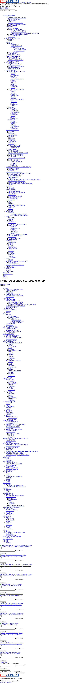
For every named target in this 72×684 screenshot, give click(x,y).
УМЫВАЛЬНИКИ (12, 248)
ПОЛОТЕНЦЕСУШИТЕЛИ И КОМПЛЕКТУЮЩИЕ (16, 438)
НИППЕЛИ (11, 133)
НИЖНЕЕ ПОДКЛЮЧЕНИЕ (18, 32)
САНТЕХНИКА (7, 516)
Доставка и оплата (8, 274)
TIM (9, 201)
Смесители (11, 251)
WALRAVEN (11, 218)
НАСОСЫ (5, 288)
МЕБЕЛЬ (10, 266)
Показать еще (3, 662)
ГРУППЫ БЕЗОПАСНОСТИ (15, 174)
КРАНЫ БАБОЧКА (13, 160)
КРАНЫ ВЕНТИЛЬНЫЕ (14, 150)
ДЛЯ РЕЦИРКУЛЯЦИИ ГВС (15, 23)
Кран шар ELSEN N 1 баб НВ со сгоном (10, 585)
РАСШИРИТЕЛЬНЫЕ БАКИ (10, 327)
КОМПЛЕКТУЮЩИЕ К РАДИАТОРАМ (18, 34)
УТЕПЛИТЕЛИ (12, 242)
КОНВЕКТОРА (12, 262)
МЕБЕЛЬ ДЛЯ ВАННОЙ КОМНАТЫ (12, 536)
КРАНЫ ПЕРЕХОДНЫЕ (14, 159)
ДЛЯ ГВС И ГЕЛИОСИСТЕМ (15, 60)
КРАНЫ (13, 88)
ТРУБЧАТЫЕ (11, 37)
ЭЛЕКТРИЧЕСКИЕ (13, 52)
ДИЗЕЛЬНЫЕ (12, 53)
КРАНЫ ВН (14, 163)
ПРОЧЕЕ (13, 127)
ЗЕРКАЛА (11, 254)
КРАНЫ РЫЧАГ (12, 156)
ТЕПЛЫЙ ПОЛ (6, 483)
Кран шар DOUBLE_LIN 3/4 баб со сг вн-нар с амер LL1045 (15, 575)
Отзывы (5, 276)
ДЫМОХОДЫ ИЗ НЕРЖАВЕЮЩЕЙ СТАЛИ (19, 173)
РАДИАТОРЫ (6, 298)
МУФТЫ (13, 80)
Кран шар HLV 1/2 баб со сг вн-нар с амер (11, 634)
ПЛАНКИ (13, 83)
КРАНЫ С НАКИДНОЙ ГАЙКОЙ (16, 158)
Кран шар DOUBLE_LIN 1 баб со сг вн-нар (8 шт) (12, 556)
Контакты (5, 277)
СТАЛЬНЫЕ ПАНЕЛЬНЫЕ (15, 29)
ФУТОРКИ (11, 136)
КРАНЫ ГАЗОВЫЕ (13, 151)
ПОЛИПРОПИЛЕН (8, 341)
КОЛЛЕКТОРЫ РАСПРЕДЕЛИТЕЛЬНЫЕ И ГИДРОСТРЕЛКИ (24, 179)
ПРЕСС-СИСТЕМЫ (8, 493)
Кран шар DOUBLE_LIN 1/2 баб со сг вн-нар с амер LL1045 (15, 566)
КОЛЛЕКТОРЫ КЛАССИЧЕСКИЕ (20, 215)
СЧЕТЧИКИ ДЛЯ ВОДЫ (14, 197)
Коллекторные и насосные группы (17, 182)
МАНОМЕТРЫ (12, 237)
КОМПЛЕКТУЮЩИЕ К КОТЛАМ (16, 181)
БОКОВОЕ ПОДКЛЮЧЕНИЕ (18, 30)
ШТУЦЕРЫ (11, 144)
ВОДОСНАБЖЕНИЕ (8, 461)
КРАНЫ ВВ (14, 164)
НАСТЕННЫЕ (15, 47)
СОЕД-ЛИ (13, 230)
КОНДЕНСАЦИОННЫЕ (20, 49)
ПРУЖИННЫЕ (15, 147)
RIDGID (10, 202)
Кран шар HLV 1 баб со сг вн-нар (8, 624)
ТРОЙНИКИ (14, 86)
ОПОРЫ (13, 72)
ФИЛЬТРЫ (14, 85)
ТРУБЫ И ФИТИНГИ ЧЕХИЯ (16, 89)
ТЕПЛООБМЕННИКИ (14, 68)
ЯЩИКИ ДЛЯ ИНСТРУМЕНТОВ (16, 205)
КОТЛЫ (5, 313)
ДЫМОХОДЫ (11, 178)
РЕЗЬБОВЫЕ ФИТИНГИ (9, 401)
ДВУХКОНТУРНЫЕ (19, 48)
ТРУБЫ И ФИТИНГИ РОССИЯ (16, 71)
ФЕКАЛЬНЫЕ (12, 21)
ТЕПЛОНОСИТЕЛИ (13, 177)
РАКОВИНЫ (11, 253)
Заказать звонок (4, 8)
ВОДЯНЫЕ (11, 170)
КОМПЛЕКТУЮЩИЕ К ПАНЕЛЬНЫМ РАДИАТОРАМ (25, 33)
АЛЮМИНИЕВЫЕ (13, 28)
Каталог (9, 15)
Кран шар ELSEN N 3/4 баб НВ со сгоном (11, 605)
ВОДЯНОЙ (11, 212)
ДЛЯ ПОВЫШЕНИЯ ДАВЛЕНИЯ (17, 18)
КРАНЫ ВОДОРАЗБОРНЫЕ (15, 154)
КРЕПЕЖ (5, 488)
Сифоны (10, 256)
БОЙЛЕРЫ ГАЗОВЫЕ (14, 65)
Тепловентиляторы (13, 263)
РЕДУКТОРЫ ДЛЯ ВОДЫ (15, 196)
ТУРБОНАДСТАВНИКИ (14, 175)
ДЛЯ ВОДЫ (11, 188)
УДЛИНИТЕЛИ (12, 141)
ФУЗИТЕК (11, 207)
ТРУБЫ (10, 40)
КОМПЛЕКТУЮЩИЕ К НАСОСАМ (17, 24)
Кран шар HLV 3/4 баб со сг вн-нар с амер (11, 644)
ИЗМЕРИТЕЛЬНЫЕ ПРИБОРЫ (11, 507)
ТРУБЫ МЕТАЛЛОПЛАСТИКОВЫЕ (17, 224)
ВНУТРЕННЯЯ (12, 108)
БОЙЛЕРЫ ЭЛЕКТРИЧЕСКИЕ (16, 66)
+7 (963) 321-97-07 (5, 7)
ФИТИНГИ (11, 39)
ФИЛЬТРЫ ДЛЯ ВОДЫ (14, 191)
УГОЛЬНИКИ (11, 140)
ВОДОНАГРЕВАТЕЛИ (8, 334)
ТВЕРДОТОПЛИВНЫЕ (14, 54)
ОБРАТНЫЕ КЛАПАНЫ (17, 79)
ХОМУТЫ (13, 117)
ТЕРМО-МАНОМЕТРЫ (14, 238)
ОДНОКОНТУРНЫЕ (19, 51)
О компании (6, 272)
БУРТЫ (13, 76)
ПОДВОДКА (6, 457)
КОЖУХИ (10, 243)
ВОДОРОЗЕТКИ (15, 228)
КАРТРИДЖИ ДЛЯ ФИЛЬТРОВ (16, 192)
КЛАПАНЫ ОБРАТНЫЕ (14, 145)
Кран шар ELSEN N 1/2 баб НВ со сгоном (11, 595)
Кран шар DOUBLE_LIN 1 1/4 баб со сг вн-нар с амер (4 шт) (15, 546)
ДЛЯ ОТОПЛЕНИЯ (13, 57)
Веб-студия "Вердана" (6, 682)
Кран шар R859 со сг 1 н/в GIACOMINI (10, 653)
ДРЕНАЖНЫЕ (12, 20)
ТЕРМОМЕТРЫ (12, 239)
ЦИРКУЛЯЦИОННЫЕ (14, 19)
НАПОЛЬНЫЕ (15, 44)
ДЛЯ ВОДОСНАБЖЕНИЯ (15, 58)
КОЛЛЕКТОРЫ (12, 195)
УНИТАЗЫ (11, 246)
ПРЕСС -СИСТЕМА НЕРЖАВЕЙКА (17, 234)
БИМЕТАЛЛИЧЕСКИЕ (14, 35)
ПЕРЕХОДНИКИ (15, 112)
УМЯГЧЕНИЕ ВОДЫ (13, 193)
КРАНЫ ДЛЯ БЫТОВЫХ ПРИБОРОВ (18, 153)
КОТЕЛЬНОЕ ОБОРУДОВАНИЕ (11, 443)
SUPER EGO (11, 206)
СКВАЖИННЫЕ (12, 25)
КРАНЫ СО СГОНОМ (16, 161)
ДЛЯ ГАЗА (11, 187)
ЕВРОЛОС (11, 271)
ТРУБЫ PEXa (12, 223)
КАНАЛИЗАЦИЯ (7, 378)
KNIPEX (10, 209)
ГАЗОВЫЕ (11, 43)
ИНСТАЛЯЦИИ (12, 247)
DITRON (10, 210)
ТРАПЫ (10, 249)
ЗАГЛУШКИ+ (14, 118)
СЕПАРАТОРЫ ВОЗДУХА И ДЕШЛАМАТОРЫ (20, 183)
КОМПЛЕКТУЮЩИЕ (16, 46)
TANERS (10, 220)
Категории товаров (5, 284)
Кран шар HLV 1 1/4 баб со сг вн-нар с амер (11, 614)
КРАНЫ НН (14, 165)
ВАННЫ (10, 252)
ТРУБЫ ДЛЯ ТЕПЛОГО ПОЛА (19, 214)
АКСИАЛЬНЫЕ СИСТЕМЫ (10, 309)
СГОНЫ (10, 137)
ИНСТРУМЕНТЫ (7, 471)
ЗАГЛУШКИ (14, 77)
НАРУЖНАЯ (11, 119)
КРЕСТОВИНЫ (15, 75)
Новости (5, 275)
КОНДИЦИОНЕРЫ (8, 539)
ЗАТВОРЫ (11, 184)
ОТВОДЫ (13, 113)
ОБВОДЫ (13, 81)
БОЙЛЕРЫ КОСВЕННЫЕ (15, 63)
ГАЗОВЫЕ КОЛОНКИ (14, 67)
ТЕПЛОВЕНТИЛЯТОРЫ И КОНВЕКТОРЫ (14, 532)
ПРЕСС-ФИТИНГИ (13, 225)
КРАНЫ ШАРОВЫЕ (8, 420)
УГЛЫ (12, 84)
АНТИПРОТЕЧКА (13, 198)
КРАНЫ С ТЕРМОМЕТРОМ (15, 155)
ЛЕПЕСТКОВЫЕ (15, 146)
